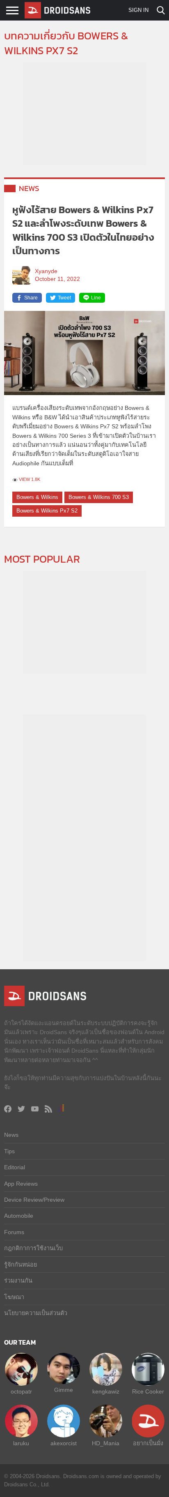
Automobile (18, 1215)
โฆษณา (14, 1297)
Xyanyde (46, 271)
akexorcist (63, 1443)
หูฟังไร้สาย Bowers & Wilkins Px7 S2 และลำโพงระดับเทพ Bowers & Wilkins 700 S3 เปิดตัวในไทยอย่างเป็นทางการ (83, 230)
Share (31, 298)
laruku (21, 1443)
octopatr (21, 1391)
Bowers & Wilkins (37, 497)
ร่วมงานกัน (18, 1280)
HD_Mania (105, 1443)
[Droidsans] (57, 10)
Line (96, 298)
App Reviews (21, 1183)
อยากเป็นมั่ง (148, 1443)
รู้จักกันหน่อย (20, 1264)
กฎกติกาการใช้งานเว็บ (33, 1248)
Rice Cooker (148, 1391)
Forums (14, 1232)
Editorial (14, 1167)
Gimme (63, 1390)
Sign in (138, 10)
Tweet (64, 298)
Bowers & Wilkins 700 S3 (99, 497)
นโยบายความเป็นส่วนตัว (35, 1313)
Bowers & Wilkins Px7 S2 (47, 511)
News (29, 188)
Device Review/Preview (34, 1199)
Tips (9, 1151)
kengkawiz (105, 1391)
